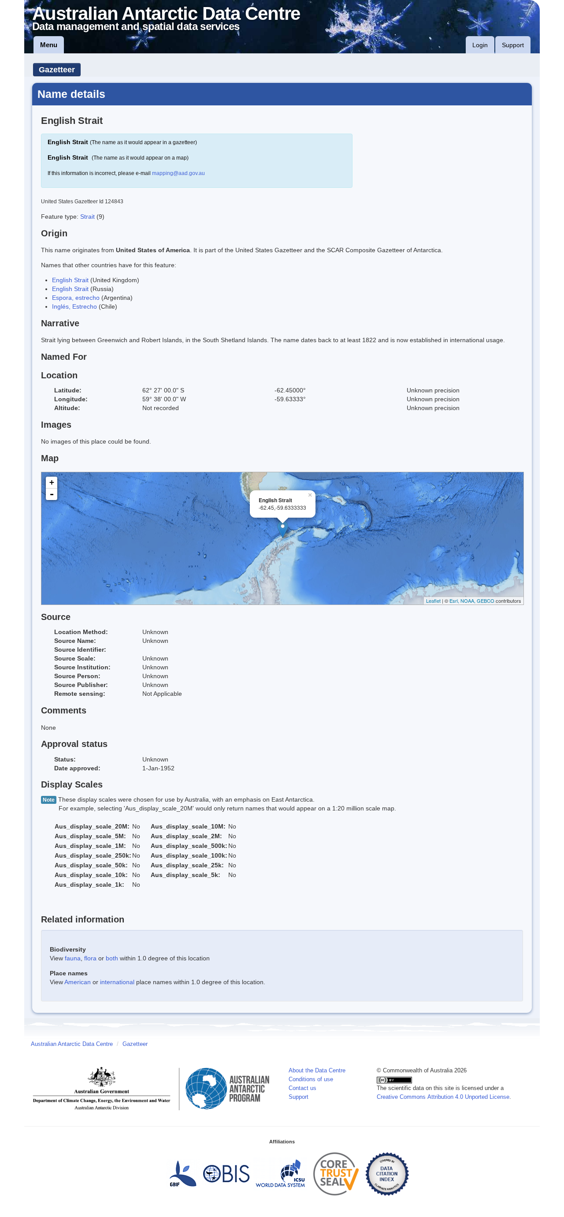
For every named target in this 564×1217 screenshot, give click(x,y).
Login (480, 45)
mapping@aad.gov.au (178, 173)
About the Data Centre (317, 1071)
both (112, 958)
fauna (73, 958)
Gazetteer (57, 69)
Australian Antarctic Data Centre (72, 1044)
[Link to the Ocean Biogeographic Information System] (227, 1174)
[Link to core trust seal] (336, 1174)
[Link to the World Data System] (280, 1174)
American (77, 982)
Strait (88, 216)
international (117, 982)
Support (513, 45)
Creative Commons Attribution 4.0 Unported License (443, 1097)
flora (90, 958)
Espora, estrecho (76, 297)
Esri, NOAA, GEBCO (471, 600)
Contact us (302, 1088)
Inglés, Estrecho (74, 306)
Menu (48, 45)
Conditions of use (311, 1079)
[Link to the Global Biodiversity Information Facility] (183, 1174)
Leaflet (433, 600)
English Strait (70, 280)
